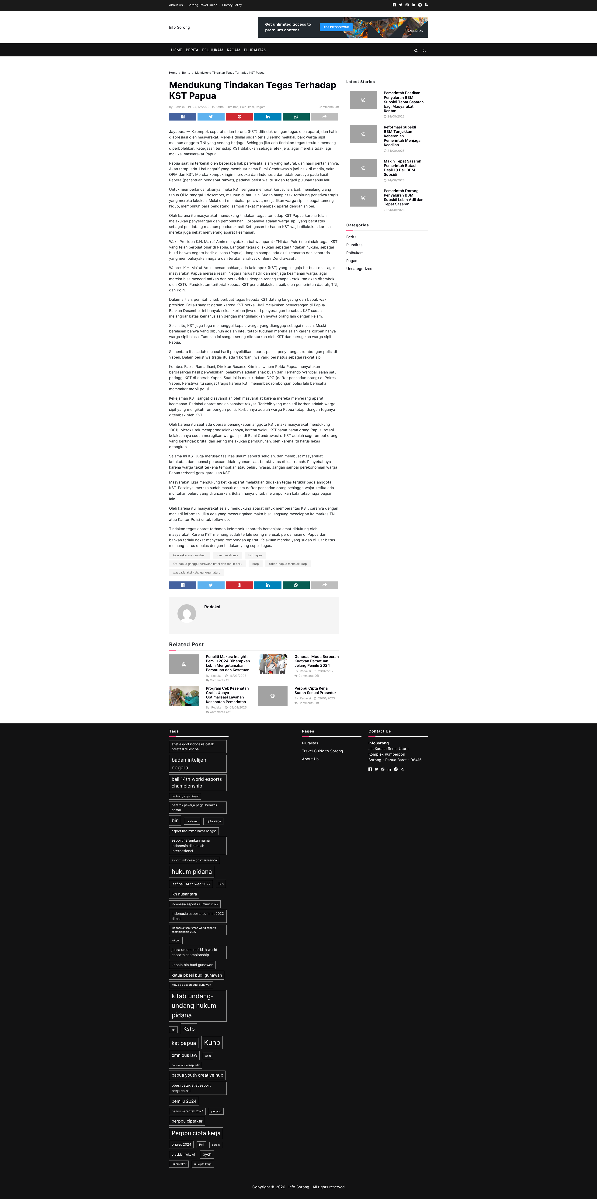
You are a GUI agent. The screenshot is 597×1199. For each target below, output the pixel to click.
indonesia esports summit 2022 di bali (198, 916)
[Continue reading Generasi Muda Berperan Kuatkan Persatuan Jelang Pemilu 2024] (273, 664)
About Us (176, 5)
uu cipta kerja (203, 1164)
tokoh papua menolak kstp (288, 564)
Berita (192, 50)
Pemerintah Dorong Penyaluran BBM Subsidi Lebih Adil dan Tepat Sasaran (403, 197)
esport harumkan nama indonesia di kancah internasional (191, 845)
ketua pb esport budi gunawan (191, 984)
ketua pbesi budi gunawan (197, 975)
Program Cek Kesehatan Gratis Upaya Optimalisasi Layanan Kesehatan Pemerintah (227, 695)
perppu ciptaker (187, 1121)
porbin (216, 1144)
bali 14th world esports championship (197, 782)
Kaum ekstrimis (227, 555)
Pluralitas (255, 50)
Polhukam (212, 50)
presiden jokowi (183, 1154)
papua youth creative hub (197, 1075)
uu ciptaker (179, 1164)
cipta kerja (213, 821)
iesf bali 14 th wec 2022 (191, 884)
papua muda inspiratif (186, 1065)
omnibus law (184, 1055)
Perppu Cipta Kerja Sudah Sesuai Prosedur (315, 690)
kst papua (255, 555)
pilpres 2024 (181, 1144)
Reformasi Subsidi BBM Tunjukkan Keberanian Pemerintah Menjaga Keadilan (402, 136)
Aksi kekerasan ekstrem (189, 555)
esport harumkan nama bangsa (194, 831)
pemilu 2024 (184, 1101)
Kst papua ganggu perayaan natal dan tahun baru (207, 564)
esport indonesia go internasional (195, 860)
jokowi (176, 940)
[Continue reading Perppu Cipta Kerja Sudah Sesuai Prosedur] (273, 696)
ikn (221, 883)
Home (176, 50)
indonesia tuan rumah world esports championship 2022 (194, 929)
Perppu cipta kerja (196, 1133)
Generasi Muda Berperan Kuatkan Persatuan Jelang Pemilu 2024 (317, 661)
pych (207, 1154)
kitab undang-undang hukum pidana (194, 1005)
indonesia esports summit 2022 (195, 904)
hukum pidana (192, 871)
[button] (416, 50)
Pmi (201, 1144)
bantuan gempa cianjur (185, 796)
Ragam (233, 50)
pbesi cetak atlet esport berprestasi (191, 1088)
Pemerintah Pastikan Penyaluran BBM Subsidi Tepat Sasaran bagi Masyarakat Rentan (404, 101)
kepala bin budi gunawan (192, 965)
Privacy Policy (232, 5)
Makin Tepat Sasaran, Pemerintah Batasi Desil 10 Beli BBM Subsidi (403, 168)
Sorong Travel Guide (202, 5)
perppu (216, 1111)
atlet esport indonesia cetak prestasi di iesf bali (193, 746)
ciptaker (192, 821)
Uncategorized (359, 268)
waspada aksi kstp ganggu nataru (196, 572)
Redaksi (179, 107)
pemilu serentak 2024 (187, 1111)
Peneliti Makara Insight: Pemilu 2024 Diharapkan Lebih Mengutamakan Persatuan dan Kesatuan (228, 663)
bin (175, 820)
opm (208, 1055)
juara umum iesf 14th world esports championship (194, 952)
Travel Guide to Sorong (322, 751)
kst (173, 1029)
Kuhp (212, 1042)
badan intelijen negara (189, 763)
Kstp (255, 564)
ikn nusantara (184, 893)
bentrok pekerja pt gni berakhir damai (194, 807)
